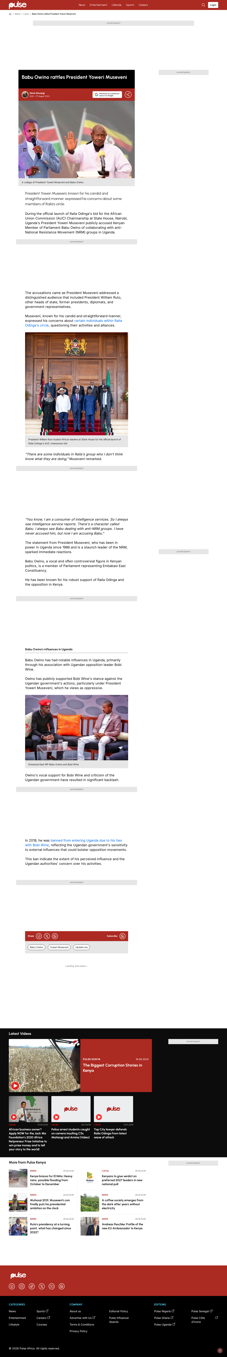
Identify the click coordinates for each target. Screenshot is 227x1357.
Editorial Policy (118, 1311)
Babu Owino (36, 947)
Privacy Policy (78, 1331)
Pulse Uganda (162, 1324)
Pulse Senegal (200, 1311)
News (82, 4)
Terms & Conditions (82, 1324)
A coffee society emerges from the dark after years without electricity (122, 1204)
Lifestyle (116, 4)
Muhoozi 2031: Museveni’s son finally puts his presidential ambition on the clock (50, 1204)
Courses (42, 1324)
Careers (143, 4)
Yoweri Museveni (59, 947)
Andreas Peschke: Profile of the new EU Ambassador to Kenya (122, 1226)
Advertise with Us (81, 1318)
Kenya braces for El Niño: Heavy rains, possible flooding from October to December (51, 1180)
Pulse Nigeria (162, 1311)
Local (26, 14)
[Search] (203, 5)
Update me (81, 947)
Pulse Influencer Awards (119, 1319)
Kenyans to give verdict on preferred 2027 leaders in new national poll (122, 1180)
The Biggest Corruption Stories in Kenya (112, 1068)
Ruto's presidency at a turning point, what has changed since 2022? (50, 1228)
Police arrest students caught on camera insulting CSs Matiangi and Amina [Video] (70, 1133)
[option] (28, 1125)
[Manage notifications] (220, 1350)
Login (213, 4)
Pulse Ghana (162, 1318)
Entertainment (98, 4)
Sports (130, 4)
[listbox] (113, 1125)
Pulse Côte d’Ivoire (198, 1319)
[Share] (128, 94)
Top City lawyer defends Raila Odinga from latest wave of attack (110, 1133)
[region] (113, 1125)
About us (75, 1311)
